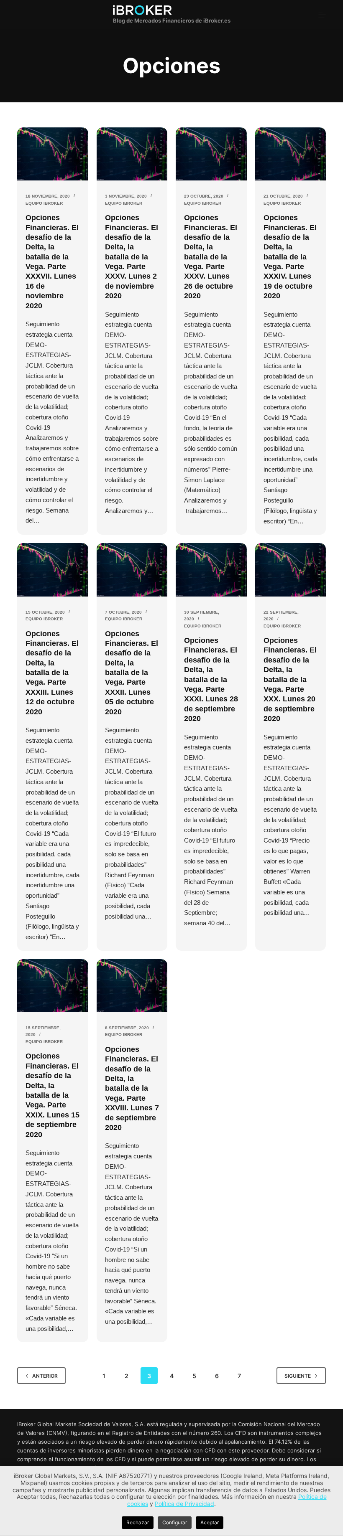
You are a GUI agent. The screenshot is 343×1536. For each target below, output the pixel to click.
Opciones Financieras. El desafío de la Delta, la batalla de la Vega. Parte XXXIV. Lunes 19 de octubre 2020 (290, 256)
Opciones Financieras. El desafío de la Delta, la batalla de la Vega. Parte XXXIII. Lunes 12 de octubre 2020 (52, 673)
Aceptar (209, 1522)
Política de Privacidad (184, 1503)
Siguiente (297, 1376)
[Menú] (322, 14)
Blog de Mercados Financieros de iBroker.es (171, 20)
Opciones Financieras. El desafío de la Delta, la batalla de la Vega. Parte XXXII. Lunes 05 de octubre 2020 (131, 673)
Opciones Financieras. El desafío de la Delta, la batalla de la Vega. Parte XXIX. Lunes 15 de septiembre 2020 (52, 1095)
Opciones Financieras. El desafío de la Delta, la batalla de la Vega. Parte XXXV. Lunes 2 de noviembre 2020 (131, 256)
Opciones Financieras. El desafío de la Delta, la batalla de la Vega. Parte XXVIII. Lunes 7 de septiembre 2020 (132, 1088)
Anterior (45, 1376)
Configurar (174, 1522)
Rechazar (137, 1522)
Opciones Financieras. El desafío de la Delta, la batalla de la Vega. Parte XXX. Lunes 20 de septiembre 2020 (290, 679)
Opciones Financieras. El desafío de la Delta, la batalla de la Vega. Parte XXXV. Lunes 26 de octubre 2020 (210, 256)
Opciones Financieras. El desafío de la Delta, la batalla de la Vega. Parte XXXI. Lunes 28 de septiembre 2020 (211, 679)
